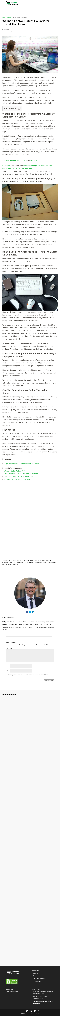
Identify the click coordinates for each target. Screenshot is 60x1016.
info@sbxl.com (14, 991)
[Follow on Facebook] (27, 612)
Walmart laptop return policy (15, 160)
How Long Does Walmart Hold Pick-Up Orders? (21, 822)
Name (7, 666)
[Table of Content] (19, 108)
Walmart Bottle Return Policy (15, 471)
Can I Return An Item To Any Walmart (18, 476)
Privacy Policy (37, 981)
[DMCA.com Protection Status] (12, 984)
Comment (6, 166)
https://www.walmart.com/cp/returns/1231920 (22, 464)
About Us (35, 973)
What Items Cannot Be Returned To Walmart (21, 474)
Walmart (8, 17)
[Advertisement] (14, 494)
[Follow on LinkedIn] (33, 612)
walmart (34, 160)
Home (3, 17)
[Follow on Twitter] (30, 612)
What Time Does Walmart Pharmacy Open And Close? (24, 954)
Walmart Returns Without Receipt (17, 479)
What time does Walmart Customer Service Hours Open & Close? (28, 865)
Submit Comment (49, 680)
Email (7, 671)
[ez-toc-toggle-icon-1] (18, 108)
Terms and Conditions (39, 978)
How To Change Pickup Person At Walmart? (20, 779)
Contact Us (36, 976)
